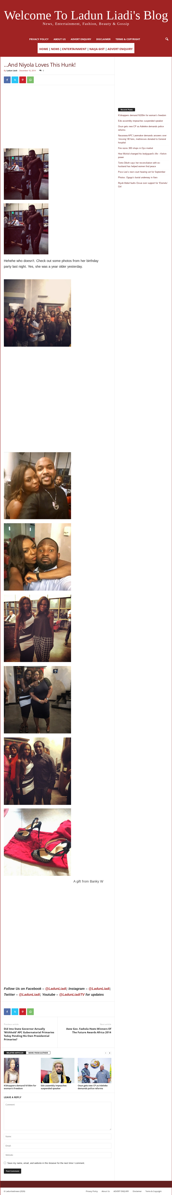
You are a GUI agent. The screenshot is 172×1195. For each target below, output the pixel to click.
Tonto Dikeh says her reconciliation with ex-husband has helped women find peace (139, 165)
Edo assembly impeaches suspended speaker (54, 1087)
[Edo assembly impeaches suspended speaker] (57, 1070)
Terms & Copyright (128, 39)
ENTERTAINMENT (74, 49)
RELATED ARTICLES (15, 1052)
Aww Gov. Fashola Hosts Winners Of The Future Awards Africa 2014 (88, 1030)
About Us (60, 39)
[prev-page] (105, 1053)
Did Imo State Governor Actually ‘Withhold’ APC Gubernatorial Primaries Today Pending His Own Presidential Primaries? (29, 1034)
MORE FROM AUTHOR (38, 1052)
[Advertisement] (57, 97)
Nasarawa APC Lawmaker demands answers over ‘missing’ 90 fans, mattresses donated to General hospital (142, 139)
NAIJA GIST (97, 49)
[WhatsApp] (30, 79)
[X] (15, 79)
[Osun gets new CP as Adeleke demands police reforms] (94, 1070)
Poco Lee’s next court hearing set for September (141, 172)
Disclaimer (103, 39)
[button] (166, 39)
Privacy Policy (39, 39)
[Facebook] (7, 79)
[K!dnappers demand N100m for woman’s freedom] (20, 1070)
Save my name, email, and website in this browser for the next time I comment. (46, 1163)
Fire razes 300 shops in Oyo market (135, 148)
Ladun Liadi (12, 70)
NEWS (55, 49)
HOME (43, 49)
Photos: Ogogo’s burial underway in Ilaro (137, 177)
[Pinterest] (22, 79)
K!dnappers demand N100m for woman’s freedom (20, 1087)
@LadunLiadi (55, 988)
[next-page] (109, 1053)
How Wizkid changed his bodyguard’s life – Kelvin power (142, 155)
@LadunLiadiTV (71, 994)
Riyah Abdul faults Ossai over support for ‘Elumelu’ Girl (143, 185)
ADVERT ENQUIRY (81, 39)
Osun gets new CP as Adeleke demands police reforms (93, 1087)
